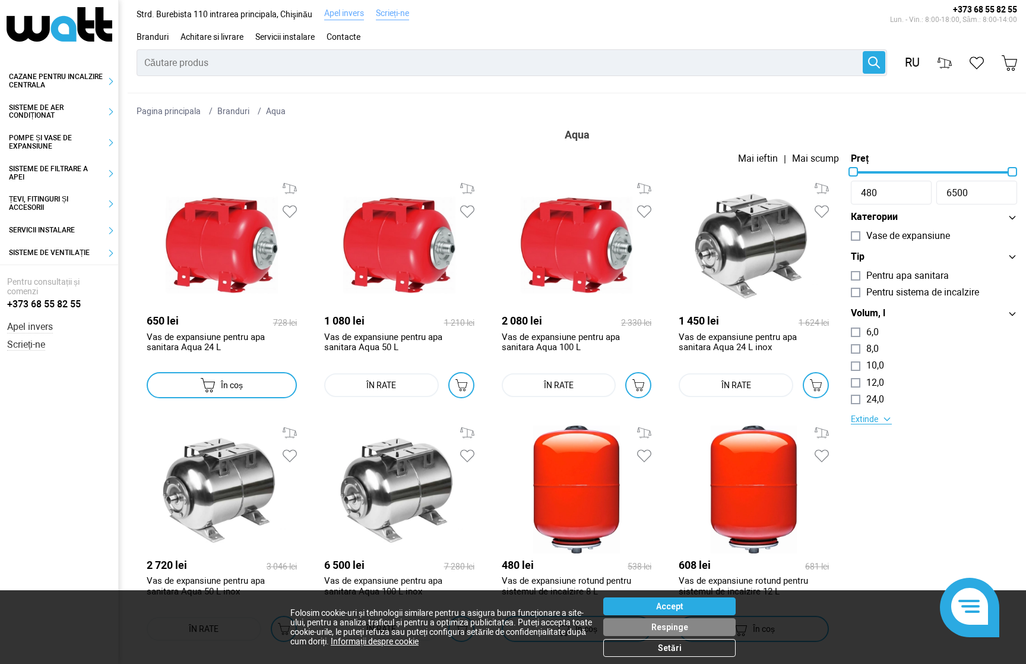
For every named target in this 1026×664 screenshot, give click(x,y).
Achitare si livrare (211, 37)
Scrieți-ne (392, 13)
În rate (381, 385)
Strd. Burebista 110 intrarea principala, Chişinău (224, 14)
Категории (874, 217)
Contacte (343, 37)
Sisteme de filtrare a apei (48, 173)
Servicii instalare (285, 37)
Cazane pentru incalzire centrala (56, 81)
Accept (669, 606)
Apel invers (344, 13)
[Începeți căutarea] (874, 62)
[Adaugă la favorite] (290, 211)
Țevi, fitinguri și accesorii (38, 203)
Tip (857, 256)
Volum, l (868, 313)
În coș (232, 385)
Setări (670, 648)
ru (912, 63)
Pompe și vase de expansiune (40, 142)
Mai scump (815, 158)
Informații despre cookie (375, 641)
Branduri (153, 37)
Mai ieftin (758, 158)
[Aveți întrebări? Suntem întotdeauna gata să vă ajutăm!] (969, 607)
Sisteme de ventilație (49, 252)
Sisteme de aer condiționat (36, 111)
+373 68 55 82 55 (985, 9)
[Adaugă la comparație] (290, 188)
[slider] (853, 172)
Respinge (669, 627)
